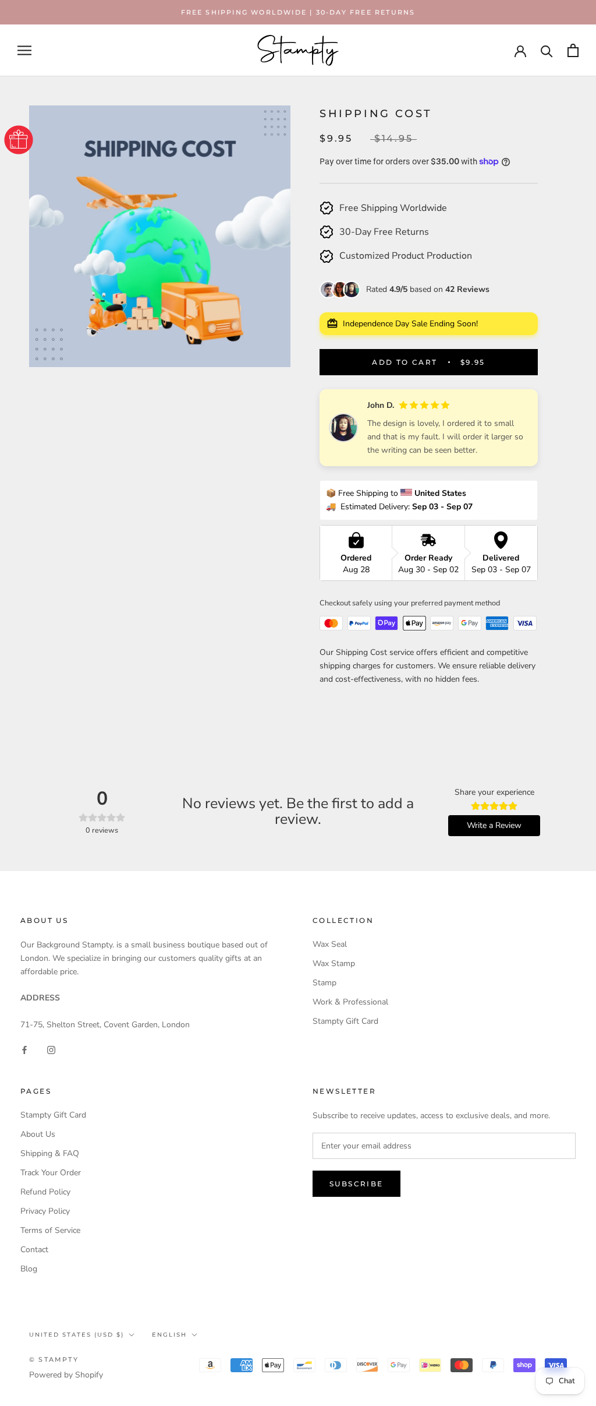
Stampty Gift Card (345, 1021)
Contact (34, 1249)
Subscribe (356, 1183)
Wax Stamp (334, 963)
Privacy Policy (45, 1211)
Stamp (324, 982)
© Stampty (54, 1359)
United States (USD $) (76, 1334)
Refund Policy (45, 1191)
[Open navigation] (24, 50)
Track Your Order (50, 1172)
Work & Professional (350, 1001)
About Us (37, 1134)
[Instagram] (51, 1049)
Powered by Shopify (66, 1374)
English (169, 1334)
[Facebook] (24, 1049)
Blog (28, 1268)
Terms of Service (50, 1230)
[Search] (547, 50)
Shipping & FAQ (49, 1153)
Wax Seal (330, 944)
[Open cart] (573, 50)
